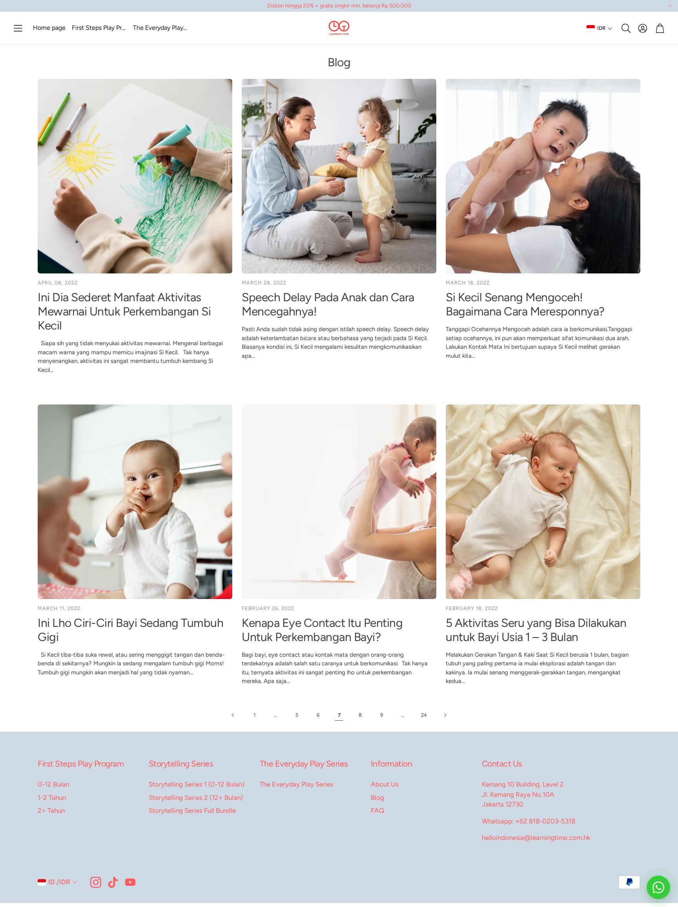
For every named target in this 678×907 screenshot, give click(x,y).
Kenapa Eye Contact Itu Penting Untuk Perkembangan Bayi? (322, 630)
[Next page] (445, 715)
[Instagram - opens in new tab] (95, 882)
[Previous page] (233, 715)
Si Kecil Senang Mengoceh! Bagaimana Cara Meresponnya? (525, 304)
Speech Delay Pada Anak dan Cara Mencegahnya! (328, 304)
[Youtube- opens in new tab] (130, 882)
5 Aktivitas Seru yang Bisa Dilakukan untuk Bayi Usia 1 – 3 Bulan (536, 630)
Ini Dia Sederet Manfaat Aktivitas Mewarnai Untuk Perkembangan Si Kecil (124, 311)
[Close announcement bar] (670, 6)
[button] (18, 28)
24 (424, 715)
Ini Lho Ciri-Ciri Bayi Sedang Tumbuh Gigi (130, 630)
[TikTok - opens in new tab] (113, 882)
